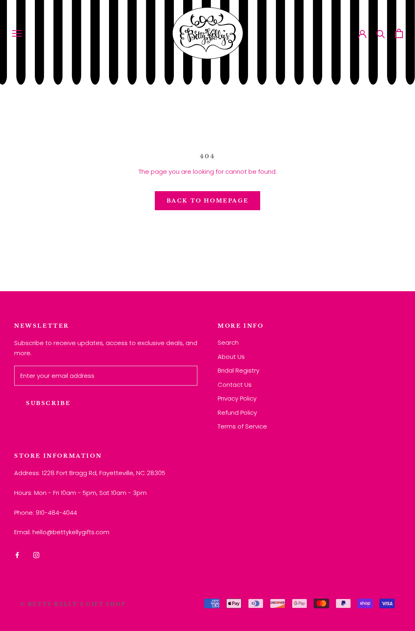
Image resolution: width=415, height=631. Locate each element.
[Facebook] (17, 555)
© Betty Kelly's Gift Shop (73, 604)
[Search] (380, 33)
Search (228, 342)
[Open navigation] (17, 33)
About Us (231, 356)
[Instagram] (36, 555)
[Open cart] (399, 33)
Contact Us (235, 384)
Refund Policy (237, 412)
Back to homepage (208, 200)
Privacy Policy (237, 398)
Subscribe (48, 403)
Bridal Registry (238, 370)
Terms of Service (242, 426)
